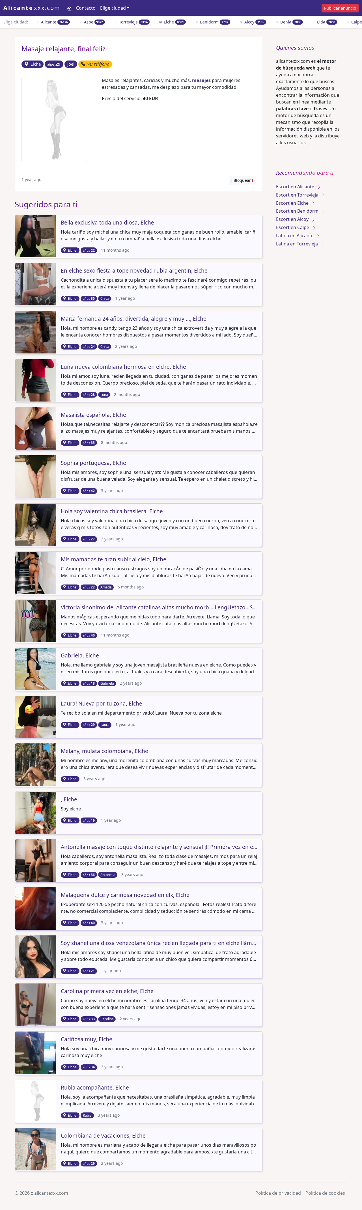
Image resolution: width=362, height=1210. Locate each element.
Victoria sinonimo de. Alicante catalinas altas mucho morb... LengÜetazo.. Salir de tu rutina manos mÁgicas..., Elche (159, 607)
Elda (325, 22)
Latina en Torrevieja (297, 244)
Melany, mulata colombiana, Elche (104, 751)
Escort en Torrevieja (298, 195)
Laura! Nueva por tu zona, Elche (101, 703)
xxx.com (31, 8)
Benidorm (214, 22)
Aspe (93, 22)
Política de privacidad (278, 1193)
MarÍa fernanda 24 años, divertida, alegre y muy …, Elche (133, 319)
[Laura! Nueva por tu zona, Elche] (36, 717)
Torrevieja (133, 22)
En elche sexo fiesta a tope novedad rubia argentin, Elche (134, 271)
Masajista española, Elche (93, 415)
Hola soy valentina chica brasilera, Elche (112, 511)
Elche (173, 22)
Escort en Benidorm (298, 211)
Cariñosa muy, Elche (86, 1039)
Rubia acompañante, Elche (95, 1087)
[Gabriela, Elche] (36, 668)
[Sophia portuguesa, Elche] (36, 476)
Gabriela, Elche (80, 655)
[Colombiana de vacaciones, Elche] (36, 1149)
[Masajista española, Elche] (36, 428)
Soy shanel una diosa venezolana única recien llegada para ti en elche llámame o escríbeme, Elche (159, 943)
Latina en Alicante (295, 235)
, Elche (69, 799)
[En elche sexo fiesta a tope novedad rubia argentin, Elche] (36, 284)
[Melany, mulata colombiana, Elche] (36, 764)
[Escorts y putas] (69, 8)
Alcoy (253, 22)
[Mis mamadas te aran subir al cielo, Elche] (36, 572)
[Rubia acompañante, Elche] (36, 1100)
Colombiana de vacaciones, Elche (103, 1136)
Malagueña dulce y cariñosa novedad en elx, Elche (125, 895)
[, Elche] (36, 812)
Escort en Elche (293, 203)
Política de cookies (325, 1193)
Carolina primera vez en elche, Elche (107, 991)
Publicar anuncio (340, 8)
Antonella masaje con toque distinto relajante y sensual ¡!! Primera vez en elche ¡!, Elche (159, 847)
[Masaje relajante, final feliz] (54, 119)
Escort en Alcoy (293, 219)
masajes (201, 80)
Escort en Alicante (295, 187)
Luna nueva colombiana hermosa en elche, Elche (123, 367)
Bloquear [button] (242, 180)
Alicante (54, 22)
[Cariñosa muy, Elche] (36, 1052)
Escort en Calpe (293, 227)
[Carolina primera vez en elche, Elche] (36, 1004)
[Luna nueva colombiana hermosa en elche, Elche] (36, 380)
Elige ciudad (113, 8)
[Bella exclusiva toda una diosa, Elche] (36, 235)
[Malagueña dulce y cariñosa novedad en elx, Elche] (36, 908)
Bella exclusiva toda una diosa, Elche (107, 222)
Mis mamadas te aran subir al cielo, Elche (113, 559)
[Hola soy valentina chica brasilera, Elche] (36, 524)
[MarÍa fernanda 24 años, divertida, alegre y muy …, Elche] (36, 332)
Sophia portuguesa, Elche (93, 463)
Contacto (86, 8)
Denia (290, 22)
